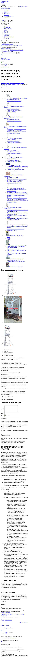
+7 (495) (7, 620)
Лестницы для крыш (12, 177)
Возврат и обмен (8, 628)
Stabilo (8, 239)
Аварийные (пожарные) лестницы (19, 225)
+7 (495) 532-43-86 (22, 6)
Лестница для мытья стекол (14, 183)
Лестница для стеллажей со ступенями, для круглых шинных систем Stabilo (17, 198)
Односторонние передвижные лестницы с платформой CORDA (17, 219)
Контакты (6, 17)
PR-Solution (4, 641)
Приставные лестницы (16, 138)
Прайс (2, 20)
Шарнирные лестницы (16, 157)
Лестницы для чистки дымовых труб (16, 179)
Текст (2, 408)
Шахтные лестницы (12, 230)
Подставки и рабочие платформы (19, 98)
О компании (7, 13)
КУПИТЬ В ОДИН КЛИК (17, 614)
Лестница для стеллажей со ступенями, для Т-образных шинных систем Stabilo (17, 193)
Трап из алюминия (12, 247)
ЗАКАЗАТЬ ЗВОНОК (6, 48)
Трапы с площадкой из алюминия (16, 246)
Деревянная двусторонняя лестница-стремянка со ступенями (16, 132)
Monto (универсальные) (13, 99)
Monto (8, 238)
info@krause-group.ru (7, 44)
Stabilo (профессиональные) (14, 101)
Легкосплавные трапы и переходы (18, 245)
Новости (6, 12)
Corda (8, 237)
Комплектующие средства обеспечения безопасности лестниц (17, 167)
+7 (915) (23, 622)
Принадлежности (15, 165)
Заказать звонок (5, 67)
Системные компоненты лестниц (15, 229)
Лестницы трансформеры (16, 266)
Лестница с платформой (16, 50)
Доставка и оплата (8, 16)
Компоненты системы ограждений (16, 261)
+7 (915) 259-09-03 (5, 8)
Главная (6, 10)
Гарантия (6, 15)
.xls (2, 65)
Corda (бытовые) (11, 111)
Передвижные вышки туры (16, 235)
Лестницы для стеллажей (17, 188)
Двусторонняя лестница (7, 51)
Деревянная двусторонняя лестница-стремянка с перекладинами (16, 129)
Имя (2, 413)
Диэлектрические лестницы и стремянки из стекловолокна (15, 181)
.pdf (6, 65)
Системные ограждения (16, 258)
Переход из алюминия (12, 249)
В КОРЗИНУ (5, 614)
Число (2, 415)
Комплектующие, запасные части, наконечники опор (16, 170)
